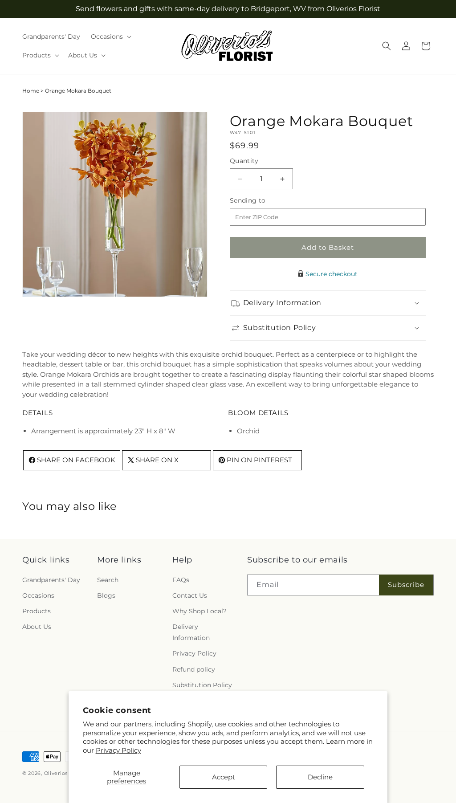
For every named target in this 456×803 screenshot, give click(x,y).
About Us (36, 627)
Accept (223, 777)
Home (30, 90)
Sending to (261, 200)
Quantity (244, 161)
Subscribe (406, 584)
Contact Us (189, 595)
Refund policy (193, 669)
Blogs (106, 595)
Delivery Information (191, 632)
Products (36, 611)
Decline (320, 777)
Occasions (38, 595)
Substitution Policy (202, 685)
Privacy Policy (118, 750)
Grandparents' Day (51, 580)
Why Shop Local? (199, 611)
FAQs (180, 580)
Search (107, 580)
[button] (110, 36)
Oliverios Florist (65, 773)
